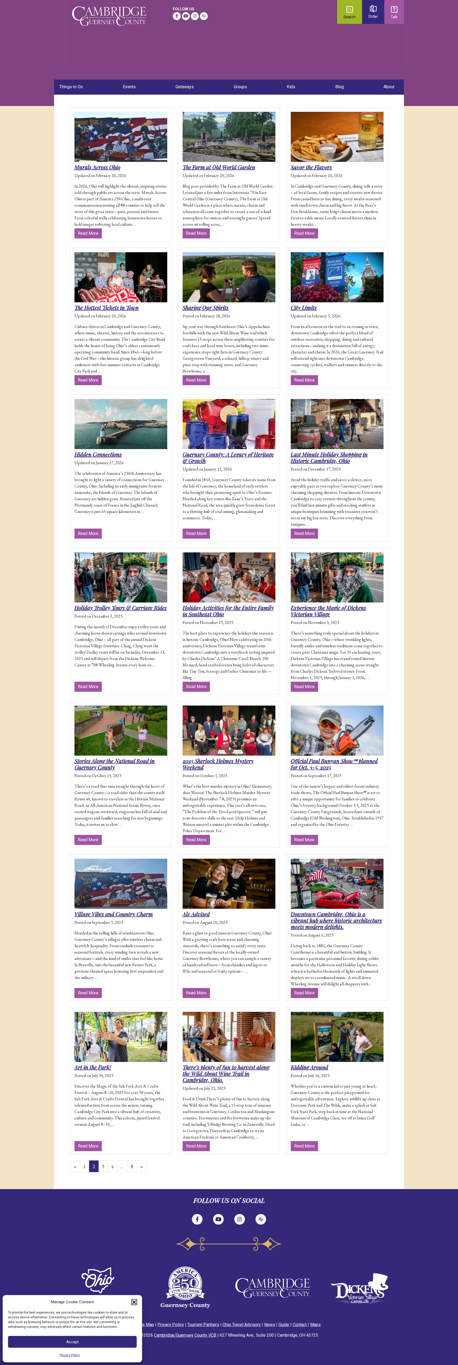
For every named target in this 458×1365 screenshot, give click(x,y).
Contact (300, 1324)
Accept (72, 1342)
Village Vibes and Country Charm (113, 914)
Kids (291, 86)
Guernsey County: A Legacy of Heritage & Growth (228, 457)
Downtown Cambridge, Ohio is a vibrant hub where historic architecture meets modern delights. (336, 920)
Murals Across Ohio (97, 167)
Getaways (184, 86)
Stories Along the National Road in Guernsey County (114, 764)
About (389, 86)
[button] (134, 1302)
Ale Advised (196, 914)
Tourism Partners (203, 1324)
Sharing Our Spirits (205, 307)
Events (129, 86)
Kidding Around (309, 1067)
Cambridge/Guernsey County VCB (185, 1335)
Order (373, 16)
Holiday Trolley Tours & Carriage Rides (120, 607)
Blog (339, 86)
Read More (90, 233)
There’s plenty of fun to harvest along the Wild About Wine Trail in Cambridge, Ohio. (226, 1073)
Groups (240, 86)
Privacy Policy (70, 1355)
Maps (315, 1324)
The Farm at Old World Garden (219, 167)
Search (350, 17)
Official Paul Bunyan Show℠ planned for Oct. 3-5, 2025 (334, 764)
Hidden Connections (98, 454)
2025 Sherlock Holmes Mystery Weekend (218, 764)
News (269, 1324)
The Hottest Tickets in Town (106, 307)
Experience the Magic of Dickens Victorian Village (328, 611)
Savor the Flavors (311, 167)
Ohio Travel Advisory (242, 1324)
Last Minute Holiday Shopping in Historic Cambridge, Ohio (329, 457)
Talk (394, 17)
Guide (284, 1324)
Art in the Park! (92, 1067)
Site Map (145, 1324)
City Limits (304, 307)
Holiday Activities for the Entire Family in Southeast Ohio (228, 611)
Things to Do (71, 86)
